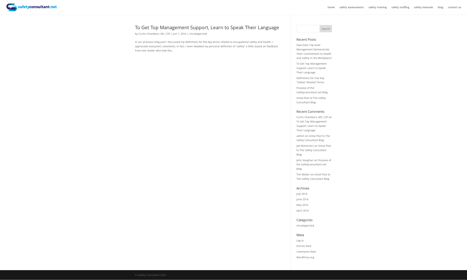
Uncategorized (198, 33)
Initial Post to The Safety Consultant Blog (313, 150)
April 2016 (302, 210)
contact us (454, 7)
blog (440, 7)
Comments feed (306, 251)
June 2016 (302, 199)
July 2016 (301, 193)
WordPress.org (305, 257)
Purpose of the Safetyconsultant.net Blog (313, 164)
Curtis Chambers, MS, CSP (154, 33)
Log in (300, 240)
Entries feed (303, 246)
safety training (377, 7)
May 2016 (302, 205)
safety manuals (423, 7)
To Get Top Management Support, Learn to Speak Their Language (207, 27)
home (331, 7)
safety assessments (351, 7)
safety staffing (400, 7)
